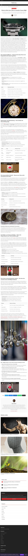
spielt (4, 123)
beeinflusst (16, 187)
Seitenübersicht (3, 551)
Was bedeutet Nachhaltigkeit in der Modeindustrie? (10, 487)
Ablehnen (26, 554)
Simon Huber (14, 403)
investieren (13, 130)
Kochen (2, 539)
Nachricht (2, 540)
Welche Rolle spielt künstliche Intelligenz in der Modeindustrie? (11, 481)
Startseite (2, 6)
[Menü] (1, 5)
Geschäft (2, 536)
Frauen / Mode (5, 6)
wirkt (22, 287)
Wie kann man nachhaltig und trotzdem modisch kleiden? (11, 484)
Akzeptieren (22, 554)
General (2, 535)
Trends (14, 237)
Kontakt (2, 547)
